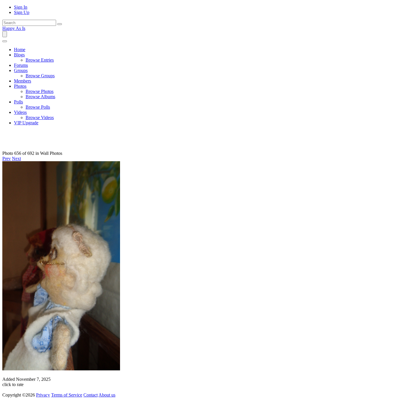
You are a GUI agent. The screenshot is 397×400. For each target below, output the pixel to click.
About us (107, 394)
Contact (90, 394)
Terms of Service (66, 394)
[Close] (4, 41)
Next (16, 158)
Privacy (43, 394)
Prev (6, 158)
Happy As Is (13, 28)
